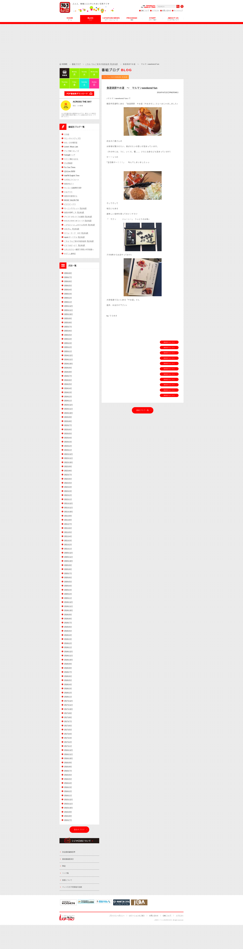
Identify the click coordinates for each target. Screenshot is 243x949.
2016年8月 (68, 767)
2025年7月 (68, 327)
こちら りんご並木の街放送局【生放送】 (102, 64)
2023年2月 (68, 446)
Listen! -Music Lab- (71, 147)
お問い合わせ (166, 11)
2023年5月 (68, 433)
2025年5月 (68, 335)
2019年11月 (68, 606)
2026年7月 (68, 277)
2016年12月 (68, 750)
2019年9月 (68, 615)
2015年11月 (68, 804)
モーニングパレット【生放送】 (75, 208)
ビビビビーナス (70, 204)
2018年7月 (68, 672)
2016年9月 (68, 763)
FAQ (63, 866)
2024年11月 (68, 359)
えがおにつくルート (71, 180)
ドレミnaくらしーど (71, 151)
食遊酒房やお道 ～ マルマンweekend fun (132, 88)
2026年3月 (68, 294)
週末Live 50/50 (69, 171)
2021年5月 (68, 532)
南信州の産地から (70, 196)
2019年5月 (68, 631)
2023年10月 (68, 413)
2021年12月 (68, 503)
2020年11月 (68, 557)
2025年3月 (68, 343)
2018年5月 (68, 680)
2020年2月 (68, 594)
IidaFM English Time (71, 175)
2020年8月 (68, 569)
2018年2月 (68, 693)
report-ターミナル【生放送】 (74, 237)
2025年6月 (68, 331)
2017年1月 (68, 746)
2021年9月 (68, 516)
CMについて (145, 11)
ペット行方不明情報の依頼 (72, 887)
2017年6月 (68, 726)
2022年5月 (68, 483)
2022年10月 (68, 462)
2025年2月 (68, 347)
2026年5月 (68, 285)
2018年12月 (68, 652)
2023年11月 (68, 409)
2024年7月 (68, 376)
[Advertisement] (121, 42)
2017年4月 (68, 734)
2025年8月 (68, 322)
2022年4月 (68, 487)
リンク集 (65, 873)
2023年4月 (68, 438)
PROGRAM (132, 19)
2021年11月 (68, 508)
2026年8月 (68, 273)
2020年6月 (68, 577)
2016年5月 (68, 779)
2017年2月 (68, 742)
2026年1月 (68, 302)
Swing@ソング (69, 155)
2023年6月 (68, 429)
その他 (66, 134)
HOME (70, 19)
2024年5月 (68, 384)
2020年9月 (68, 565)
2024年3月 (68, 392)
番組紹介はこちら (169, 342)
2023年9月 (68, 417)
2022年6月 (68, 479)
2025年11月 (68, 310)
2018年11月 (68, 656)
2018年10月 (68, 660)
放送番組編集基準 (68, 852)
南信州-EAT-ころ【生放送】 (74, 212)
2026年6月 (68, 281)
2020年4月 (68, 586)
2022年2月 (68, 495)
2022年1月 (68, 499)
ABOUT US (173, 19)
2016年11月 (68, 754)
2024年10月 (68, 364)
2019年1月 (68, 647)
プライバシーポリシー (117, 916)
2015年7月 (68, 820)
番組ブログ (76, 64)
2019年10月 (68, 610)
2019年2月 (68, 643)
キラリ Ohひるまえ (71, 159)
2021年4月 (68, 536)
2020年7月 (68, 573)
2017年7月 (68, 721)
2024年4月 (68, 388)
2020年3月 (68, 590)
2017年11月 (68, 705)
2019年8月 (68, 619)
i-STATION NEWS (111, 19)
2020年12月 (68, 553)
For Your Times (69, 167)
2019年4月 (68, 635)
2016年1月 (68, 795)
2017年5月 (68, 730)
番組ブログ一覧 (142, 410)
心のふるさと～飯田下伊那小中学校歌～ (79, 249)
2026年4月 (68, 290)
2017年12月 (68, 701)
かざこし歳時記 (70, 254)
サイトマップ (178, 11)
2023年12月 (68, 405)
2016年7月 (68, 771)
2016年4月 (68, 783)
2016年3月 (68, 787)
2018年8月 (68, 668)
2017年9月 (68, 713)
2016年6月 (68, 775)
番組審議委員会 (68, 859)
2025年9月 (68, 318)
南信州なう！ (69, 184)
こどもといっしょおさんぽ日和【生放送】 (79, 225)
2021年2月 (68, 545)
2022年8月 (68, 471)
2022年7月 (68, 475)
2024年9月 (68, 368)
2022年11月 (68, 458)
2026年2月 (68, 298)
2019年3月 (68, 639)
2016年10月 (68, 758)
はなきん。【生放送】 (72, 229)
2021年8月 (68, 520)
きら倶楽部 (68, 163)
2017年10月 (68, 709)
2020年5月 (68, 582)
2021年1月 (68, 549)
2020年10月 (68, 561)
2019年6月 (68, 627)
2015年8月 (68, 816)
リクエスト (155, 11)
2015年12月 (68, 799)
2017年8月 (68, 717)
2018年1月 (68, 697)
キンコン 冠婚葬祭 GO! (72, 188)
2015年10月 (68, 808)
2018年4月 (68, 684)
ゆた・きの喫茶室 (70, 143)
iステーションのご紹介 (137, 916)
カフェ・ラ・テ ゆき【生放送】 (76, 233)
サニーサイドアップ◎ (72, 138)
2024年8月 (68, 372)
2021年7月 (68, 524)
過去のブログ (79, 829)
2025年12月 (68, 306)
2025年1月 (68, 351)
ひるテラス (68, 192)
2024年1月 (68, 401)
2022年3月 (68, 491)
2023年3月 (68, 442)
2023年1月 (68, 450)
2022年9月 (68, 466)
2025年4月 (68, 339)
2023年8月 (68, 421)
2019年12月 (68, 602)
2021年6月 (68, 528)
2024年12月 (68, 355)
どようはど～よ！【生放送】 (75, 245)
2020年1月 (68, 598)
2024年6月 (68, 380)
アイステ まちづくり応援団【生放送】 (78, 217)
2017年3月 (68, 738)
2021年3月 (68, 540)
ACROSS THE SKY (82, 102)
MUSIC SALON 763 (71, 200)
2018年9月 (68, 664)
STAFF (152, 19)
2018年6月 (68, 676)
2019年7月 (68, 623)
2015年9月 (68, 812)
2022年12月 (68, 454)
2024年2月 (68, 397)
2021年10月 (68, 512)
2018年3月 (68, 688)
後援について (67, 880)
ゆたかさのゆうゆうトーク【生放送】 (78, 221)
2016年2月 (68, 791)
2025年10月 (68, 314)
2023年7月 (68, 425)
